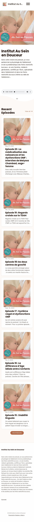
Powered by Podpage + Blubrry (17, 515)
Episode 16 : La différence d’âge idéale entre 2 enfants (17, 366)
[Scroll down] (17, 98)
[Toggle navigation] (28, 4)
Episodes (3, 499)
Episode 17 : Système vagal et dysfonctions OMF (17, 314)
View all (28, 111)
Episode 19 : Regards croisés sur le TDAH (16, 214)
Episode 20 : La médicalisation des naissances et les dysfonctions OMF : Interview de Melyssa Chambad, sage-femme (17, 158)
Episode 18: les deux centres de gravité (16, 263)
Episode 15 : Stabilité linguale (16, 417)
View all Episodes (17, 432)
